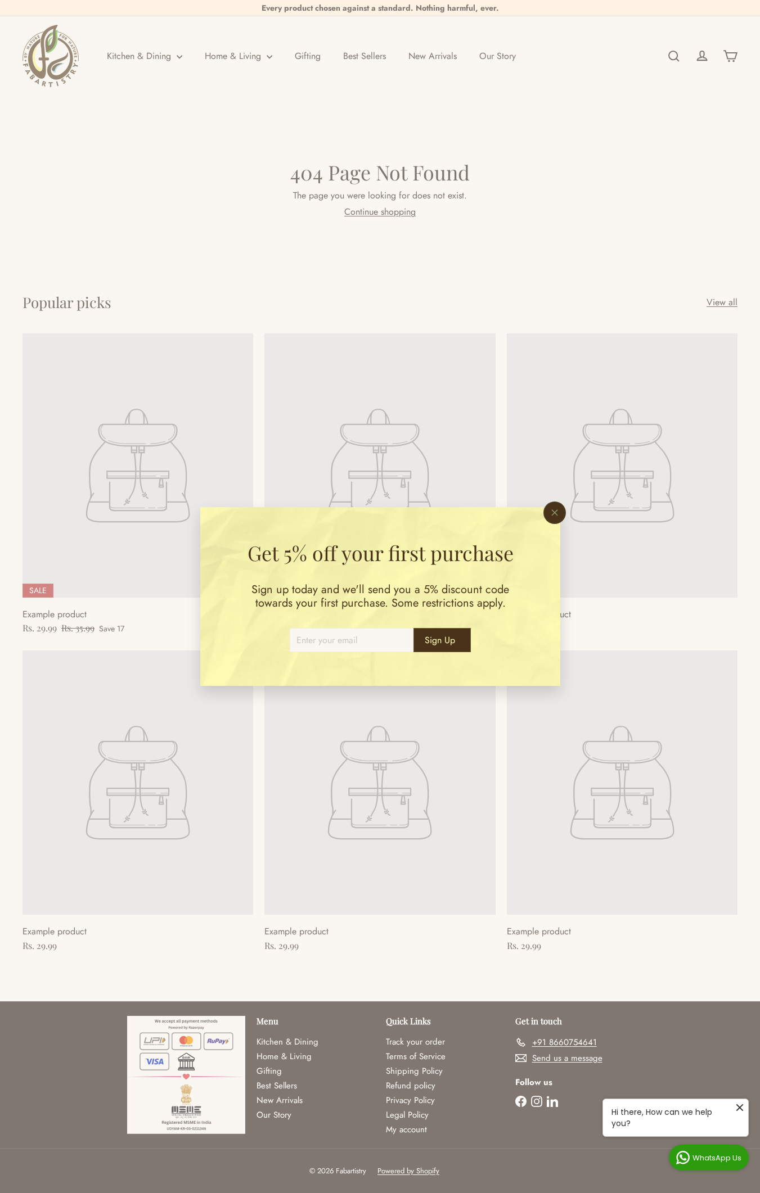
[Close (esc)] (554, 512)
